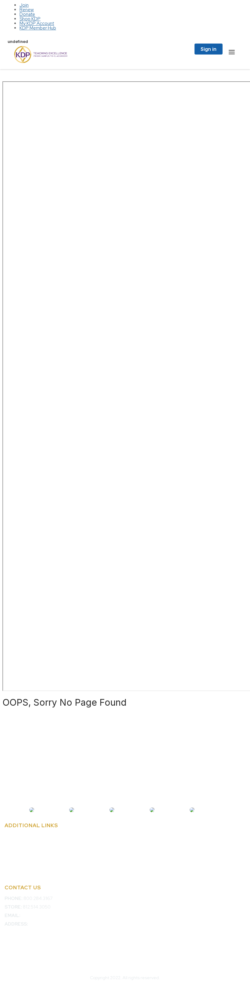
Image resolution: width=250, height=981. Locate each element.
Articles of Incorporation (29, 862)
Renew (27, 10)
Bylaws (12, 854)
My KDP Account (37, 23)
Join (24, 5)
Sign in (208, 49)
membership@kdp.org (43, 915)
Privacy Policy (19, 871)
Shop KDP (30, 19)
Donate (27, 14)
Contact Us (16, 837)
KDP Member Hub (38, 28)
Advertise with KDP (24, 845)
